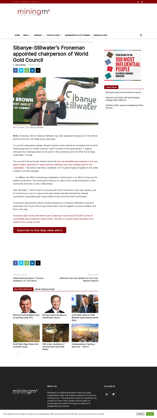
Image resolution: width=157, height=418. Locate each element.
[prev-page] (14, 354)
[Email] (38, 70)
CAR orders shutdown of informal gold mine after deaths (53, 346)
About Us (16, 2)
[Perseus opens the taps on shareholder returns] (55, 304)
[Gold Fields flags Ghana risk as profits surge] (26, 333)
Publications (53, 35)
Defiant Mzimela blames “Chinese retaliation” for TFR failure (28, 279)
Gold (29, 42)
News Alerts (25, 2)
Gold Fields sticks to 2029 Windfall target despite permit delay (85, 317)
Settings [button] (140, 414)
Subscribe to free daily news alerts (40, 230)
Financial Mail (100, 35)
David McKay (21, 65)
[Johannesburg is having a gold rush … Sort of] (85, 333)
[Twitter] (142, 1)
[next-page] (18, 354)
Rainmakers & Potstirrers (77, 35)
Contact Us (34, 2)
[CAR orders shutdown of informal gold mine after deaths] (55, 333)
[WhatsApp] (26, 70)
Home (17, 35)
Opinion (37, 35)
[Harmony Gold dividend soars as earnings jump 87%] (26, 304)
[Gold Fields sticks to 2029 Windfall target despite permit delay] (85, 304)
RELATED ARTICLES (23, 289)
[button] (141, 35)
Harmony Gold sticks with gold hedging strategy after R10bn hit (122, 98)
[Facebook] (15, 70)
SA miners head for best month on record (123, 92)
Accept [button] (150, 414)
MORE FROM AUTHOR (44, 289)
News (25, 35)
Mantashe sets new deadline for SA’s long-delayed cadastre (79, 279)
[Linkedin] (138, 1)
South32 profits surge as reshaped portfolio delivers (124, 106)
